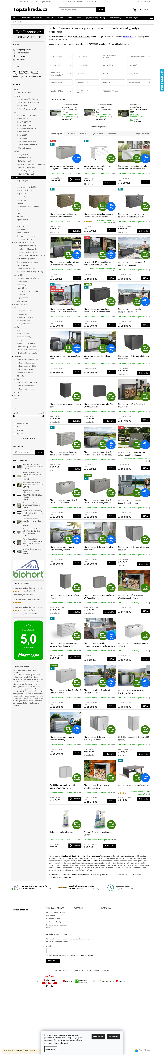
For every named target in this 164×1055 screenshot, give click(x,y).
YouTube (58, 970)
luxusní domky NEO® (24, 138)
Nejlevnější (71, 134)
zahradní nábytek (20, 304)
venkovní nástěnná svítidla (26, 366)
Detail (145, 182)
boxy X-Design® (22, 180)
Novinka (21, 430)
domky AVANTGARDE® (25, 125)
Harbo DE (77, 970)
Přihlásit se (53, 961)
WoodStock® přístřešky (25, 171)
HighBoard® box (22, 220)
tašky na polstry (22, 301)
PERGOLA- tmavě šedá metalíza (28, 99)
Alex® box (20, 226)
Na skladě (22, 423)
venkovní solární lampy (25, 369)
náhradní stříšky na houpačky (27, 353)
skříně (16, 151)
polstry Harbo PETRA (24, 311)
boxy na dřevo (22, 200)
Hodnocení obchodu (53, 919)
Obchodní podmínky (53, 922)
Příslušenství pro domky (25, 148)
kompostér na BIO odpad (26, 268)
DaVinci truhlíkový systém (26, 259)
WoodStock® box (23, 233)
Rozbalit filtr (27, 438)
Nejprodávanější (97, 134)
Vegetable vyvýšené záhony (27, 252)
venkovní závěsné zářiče (26, 386)
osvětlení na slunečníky (25, 373)
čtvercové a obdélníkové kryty (28, 278)
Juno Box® (20, 213)
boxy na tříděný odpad (25, 190)
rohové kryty (21, 285)
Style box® (20, 210)
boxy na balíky (22, 197)
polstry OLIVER (22, 314)
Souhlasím (113, 1036)
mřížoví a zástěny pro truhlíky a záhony (31, 255)
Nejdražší (83, 134)
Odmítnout (98, 1036)
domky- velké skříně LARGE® (27, 115)
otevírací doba (128, 37)
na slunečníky (21, 294)
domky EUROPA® (23, 119)
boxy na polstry (22, 184)
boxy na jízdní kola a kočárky (27, 187)
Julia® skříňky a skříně (24, 161)
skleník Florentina (23, 265)
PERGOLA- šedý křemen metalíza (28, 102)
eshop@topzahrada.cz (25, 49)
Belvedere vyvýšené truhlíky (27, 249)
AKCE (16, 89)
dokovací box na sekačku (26, 236)
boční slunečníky (23, 333)
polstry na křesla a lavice (26, 317)
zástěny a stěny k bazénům (26, 347)
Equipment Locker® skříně (26, 167)
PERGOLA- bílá (22, 106)
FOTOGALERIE (68, 970)
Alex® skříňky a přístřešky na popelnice (31, 164)
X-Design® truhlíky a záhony (26, 246)
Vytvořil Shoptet (145, 1050)
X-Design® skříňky (23, 154)
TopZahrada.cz (22, 56)
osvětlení (17, 356)
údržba (16, 399)
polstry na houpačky (24, 324)
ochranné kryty (19, 275)
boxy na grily (21, 193)
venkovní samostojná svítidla (27, 360)
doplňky (17, 395)
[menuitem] (15, 18)
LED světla (20, 376)
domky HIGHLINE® (23, 132)
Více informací (62, 1043)
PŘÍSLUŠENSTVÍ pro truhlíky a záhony (30, 272)
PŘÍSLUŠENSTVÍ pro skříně (26, 174)
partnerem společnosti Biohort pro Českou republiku (121, 856)
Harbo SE (85, 970)
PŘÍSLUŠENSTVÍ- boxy (24, 239)
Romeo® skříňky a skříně (25, 158)
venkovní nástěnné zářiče (26, 389)
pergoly (17, 96)
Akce (20, 427)
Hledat (100, 10)
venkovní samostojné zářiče (27, 382)
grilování (17, 392)
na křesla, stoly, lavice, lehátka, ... (29, 291)
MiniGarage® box (23, 229)
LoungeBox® (21, 216)
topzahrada (21, 59)
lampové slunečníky (24, 337)
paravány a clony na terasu (26, 343)
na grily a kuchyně (23, 298)
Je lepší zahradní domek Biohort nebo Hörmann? (27, 672)
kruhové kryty (22, 281)
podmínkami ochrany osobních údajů (81, 955)
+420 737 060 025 (23, 53)
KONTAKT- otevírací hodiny (73, 2)
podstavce (21, 340)
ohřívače (17, 379)
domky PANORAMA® (24, 122)
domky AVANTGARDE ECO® (26, 128)
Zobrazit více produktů (98, 126)
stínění (16, 327)
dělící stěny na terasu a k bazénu (28, 262)
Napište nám (91, 2)
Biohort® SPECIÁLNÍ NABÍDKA (24, 93)
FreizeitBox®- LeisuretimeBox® (28, 206)
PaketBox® (20, 203)
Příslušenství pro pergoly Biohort (29, 109)
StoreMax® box (22, 223)
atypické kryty (22, 288)
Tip (20, 434)
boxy (16, 177)
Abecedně (112, 134)
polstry (16, 307)
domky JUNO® (22, 135)
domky (16, 112)
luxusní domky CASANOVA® (26, 141)
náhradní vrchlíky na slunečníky (28, 350)
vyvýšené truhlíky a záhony (24, 242)
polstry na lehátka (23, 320)
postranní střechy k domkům (27, 145)
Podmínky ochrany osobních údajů (56, 926)
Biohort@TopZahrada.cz (119, 44)
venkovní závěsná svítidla (26, 363)
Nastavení (50, 1049)
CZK (138, 2)
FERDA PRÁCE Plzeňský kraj (99, 970)
